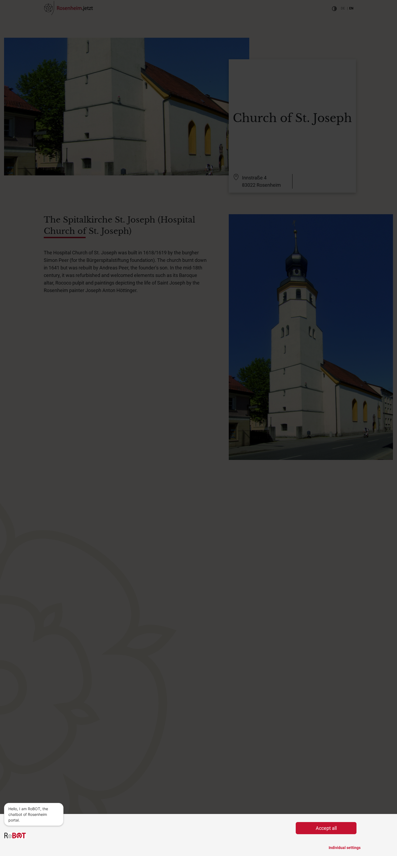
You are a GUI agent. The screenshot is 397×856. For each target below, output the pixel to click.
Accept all (326, 828)
